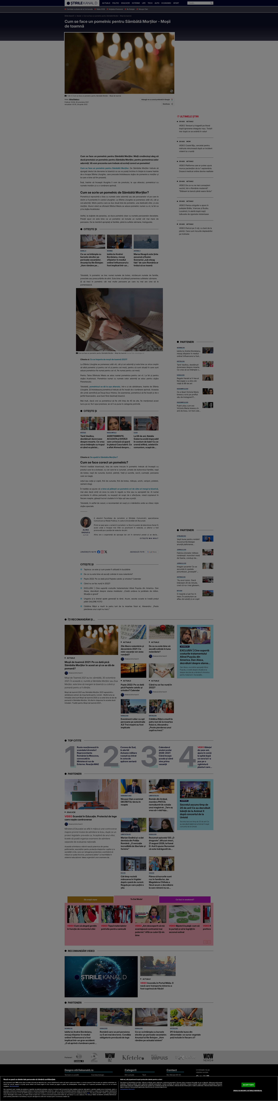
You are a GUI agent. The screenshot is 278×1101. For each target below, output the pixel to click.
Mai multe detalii (14, 1086)
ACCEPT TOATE (248, 1085)
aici (88, 1093)
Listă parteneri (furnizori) (127, 1089)
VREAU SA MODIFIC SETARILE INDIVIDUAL (247, 1090)
